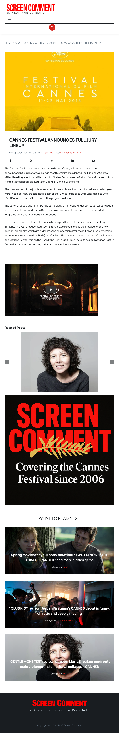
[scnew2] (31, 4)
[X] (31, 161)
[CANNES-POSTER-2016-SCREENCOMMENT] (59, 53)
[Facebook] (10, 161)
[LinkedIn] (72, 161)
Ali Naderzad (47, 152)
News (65, 567)
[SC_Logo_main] (59, 700)
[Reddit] (52, 161)
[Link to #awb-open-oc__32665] (52, 27)
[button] (7, 362)
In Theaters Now (65, 620)
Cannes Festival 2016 (70, 152)
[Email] (93, 161)
